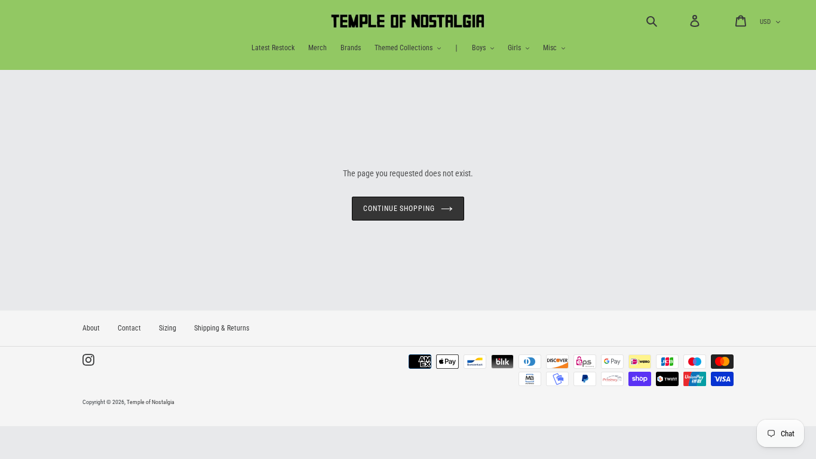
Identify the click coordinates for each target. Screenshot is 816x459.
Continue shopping (399, 208)
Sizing (167, 328)
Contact (129, 328)
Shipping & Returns (221, 328)
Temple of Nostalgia (150, 402)
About (91, 328)
